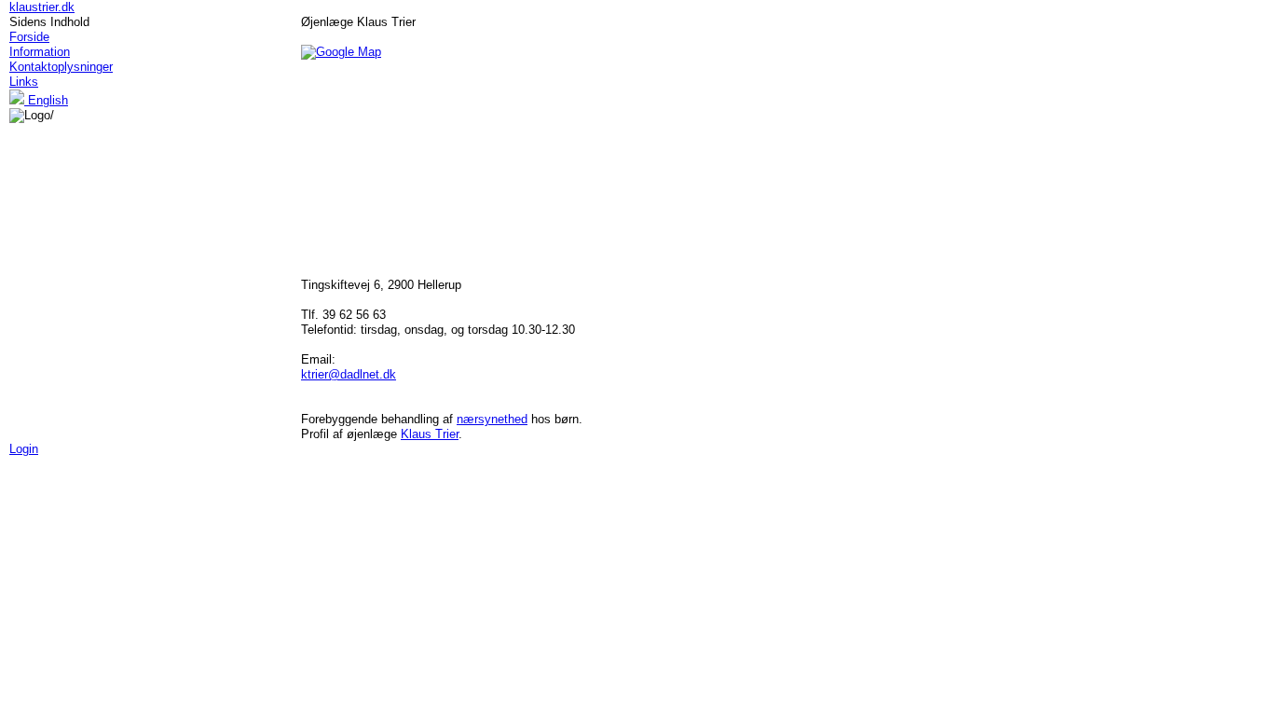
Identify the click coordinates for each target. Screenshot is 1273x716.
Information (39, 52)
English (46, 100)
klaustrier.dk (42, 7)
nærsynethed (492, 419)
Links (23, 82)
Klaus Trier (430, 434)
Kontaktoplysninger (61, 67)
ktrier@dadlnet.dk (348, 374)
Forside (29, 37)
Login (23, 449)
